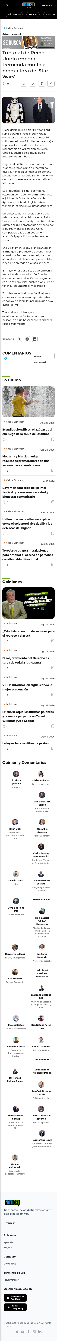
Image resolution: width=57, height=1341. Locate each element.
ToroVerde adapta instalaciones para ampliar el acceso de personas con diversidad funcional (27, 555)
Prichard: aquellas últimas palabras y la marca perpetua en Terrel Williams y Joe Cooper (28, 716)
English (8, 1247)
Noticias (33, 14)
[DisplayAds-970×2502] (28, 42)
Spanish (8, 1242)
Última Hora (14, 14)
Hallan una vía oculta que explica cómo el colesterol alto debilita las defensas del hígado (27, 523)
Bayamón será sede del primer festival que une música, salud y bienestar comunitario (25, 492)
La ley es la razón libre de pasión (25, 743)
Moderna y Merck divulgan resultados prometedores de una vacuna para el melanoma (26, 461)
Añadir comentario (40, 357)
